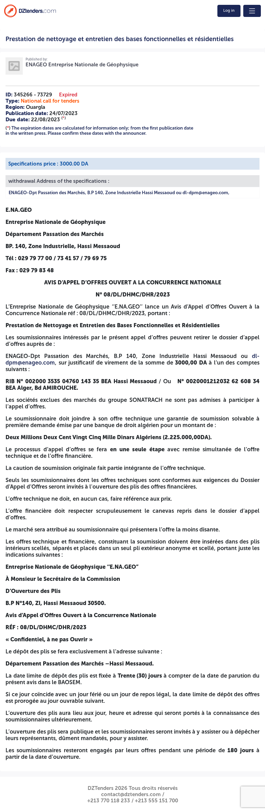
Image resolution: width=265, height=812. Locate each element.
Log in (229, 10)
